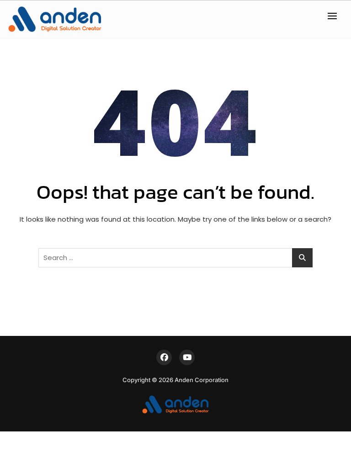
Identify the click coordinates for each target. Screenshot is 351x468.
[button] (334, 16)
